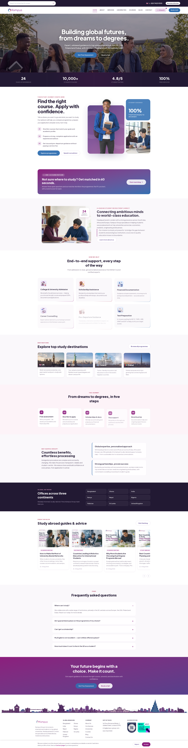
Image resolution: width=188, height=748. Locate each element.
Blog (141, 10)
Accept (146, 744)
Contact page (60, 745)
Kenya (89, 497)
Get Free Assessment (85, 55)
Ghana (111, 491)
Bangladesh (91, 491)
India (133, 491)
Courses (132, 10)
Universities (121, 10)
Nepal (111, 497)
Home (95, 10)
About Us (88, 723)
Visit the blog (143, 523)
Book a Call (174, 10)
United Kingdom (137, 503)
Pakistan (90, 503)
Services (110, 10)
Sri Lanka (112, 503)
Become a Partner (173, 3)
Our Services (89, 726)
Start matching (135, 182)
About (102, 10)
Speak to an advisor (70, 153)
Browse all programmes (139, 346)
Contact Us (89, 737)
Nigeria (133, 497)
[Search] (53, 3)
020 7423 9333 (154, 3)
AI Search (162, 10)
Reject (137, 744)
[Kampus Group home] (15, 10)
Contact (148, 10)
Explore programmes (48, 153)
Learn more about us (106, 239)
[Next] (148, 575)
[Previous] (144, 575)
